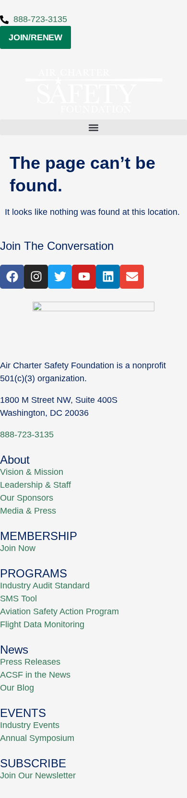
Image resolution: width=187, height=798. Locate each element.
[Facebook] (12, 277)
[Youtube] (84, 277)
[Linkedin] (108, 277)
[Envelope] (132, 277)
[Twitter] (60, 277)
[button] (93, 127)
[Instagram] (36, 277)
